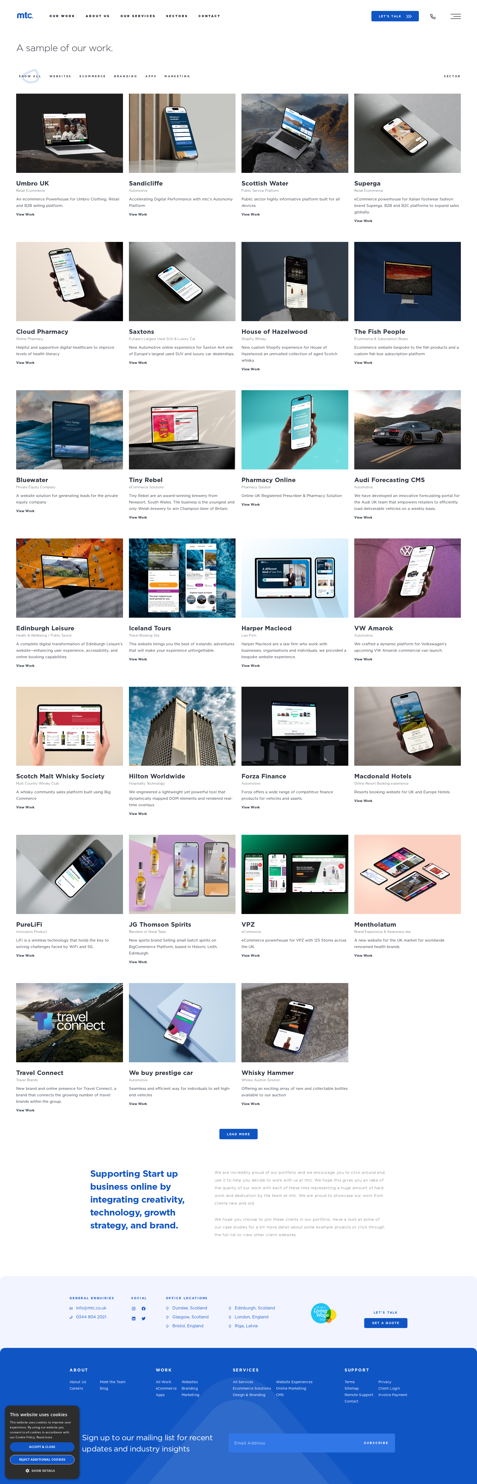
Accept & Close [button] (42, 1447)
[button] (42, 1471)
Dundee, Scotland (189, 1308)
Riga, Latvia (246, 1326)
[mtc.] (25, 16)
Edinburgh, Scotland (255, 1308)
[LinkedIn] (134, 1319)
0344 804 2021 (91, 1317)
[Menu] (456, 16)
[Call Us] (433, 17)
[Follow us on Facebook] (144, 1309)
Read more (44, 1437)
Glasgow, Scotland (190, 1317)
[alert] (42, 1442)
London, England (252, 1317)
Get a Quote (385, 1323)
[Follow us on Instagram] (134, 1309)
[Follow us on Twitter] (144, 1319)
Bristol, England (187, 1326)
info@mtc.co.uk (91, 1308)
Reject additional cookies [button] (42, 1459)
